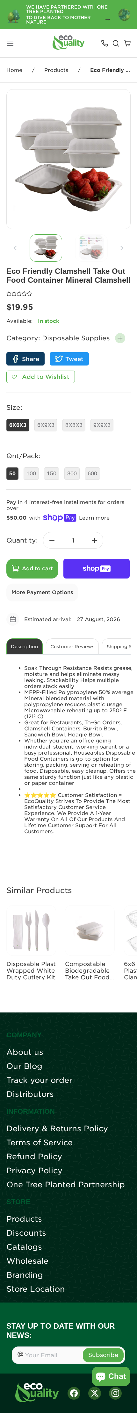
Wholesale (27, 1261)
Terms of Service (39, 1143)
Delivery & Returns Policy (57, 1129)
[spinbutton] (73, 540)
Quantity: (22, 540)
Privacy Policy (34, 1171)
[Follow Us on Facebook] (74, 1393)
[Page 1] (46, 248)
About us (24, 1052)
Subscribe (103, 1355)
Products (56, 70)
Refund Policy (34, 1157)
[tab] (45, 248)
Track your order (39, 1080)
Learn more (94, 518)
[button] (120, 338)
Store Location (35, 1289)
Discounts (26, 1233)
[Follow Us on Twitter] (94, 1393)
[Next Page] (122, 248)
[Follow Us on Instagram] (115, 1393)
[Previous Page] (15, 248)
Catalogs (24, 1247)
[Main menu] (10, 43)
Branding (24, 1275)
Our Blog (24, 1066)
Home (14, 70)
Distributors (30, 1094)
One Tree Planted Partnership (65, 1185)
